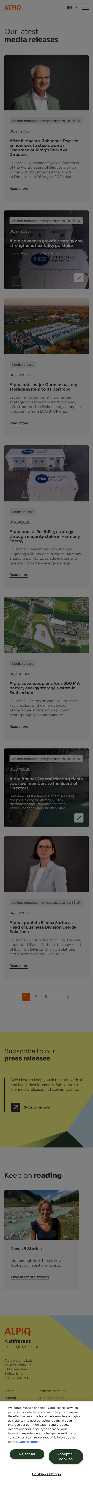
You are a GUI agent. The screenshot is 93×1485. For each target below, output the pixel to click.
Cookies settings (46, 1474)
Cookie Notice (29, 1442)
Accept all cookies (66, 1456)
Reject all (27, 1454)
